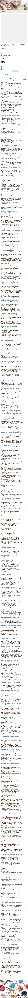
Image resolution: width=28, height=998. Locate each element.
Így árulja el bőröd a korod (7, 770)
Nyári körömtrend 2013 (6, 528)
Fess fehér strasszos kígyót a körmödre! (10, 964)
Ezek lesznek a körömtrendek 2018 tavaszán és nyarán (9, 347)
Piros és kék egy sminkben (7, 109)
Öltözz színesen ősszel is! (7, 479)
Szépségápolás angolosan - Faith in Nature (11, 690)
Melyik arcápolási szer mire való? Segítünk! (11, 814)
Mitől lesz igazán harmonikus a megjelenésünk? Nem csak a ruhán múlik (11, 588)
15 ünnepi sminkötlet (6, 808)
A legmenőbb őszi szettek (7, 485)
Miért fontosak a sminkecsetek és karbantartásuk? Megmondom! (9, 610)
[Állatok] (13, 60)
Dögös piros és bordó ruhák (7, 269)
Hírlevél (12, 987)
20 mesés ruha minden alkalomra (9, 512)
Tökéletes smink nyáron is (7, 795)
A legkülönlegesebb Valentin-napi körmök (11, 625)
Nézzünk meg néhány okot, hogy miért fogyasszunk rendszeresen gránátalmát (10, 647)
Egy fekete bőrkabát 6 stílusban (8, 802)
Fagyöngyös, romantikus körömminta (10, 188)
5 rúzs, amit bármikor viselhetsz (8, 123)
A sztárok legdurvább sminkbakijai (9, 466)
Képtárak (4, 68)
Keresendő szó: (4, 51)
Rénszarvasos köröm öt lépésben (9, 195)
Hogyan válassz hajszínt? (7, 697)
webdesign (8, 995)
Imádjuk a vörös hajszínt (7, 175)
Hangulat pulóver (5, 958)
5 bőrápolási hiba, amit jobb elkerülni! (10, 736)
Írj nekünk (21, 983)
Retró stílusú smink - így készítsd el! (9, 660)
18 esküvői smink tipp (6, 182)
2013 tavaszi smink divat (7, 535)
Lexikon (4, 69)
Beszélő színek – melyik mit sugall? (9, 103)
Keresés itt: (3, 65)
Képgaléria (4, 985)
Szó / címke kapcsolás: (5, 55)
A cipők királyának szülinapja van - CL (10, 841)
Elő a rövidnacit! (5, 263)
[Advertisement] (14, 29)
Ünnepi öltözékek (5, 420)
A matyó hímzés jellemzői (7, 340)
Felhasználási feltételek (16, 981)
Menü (3, 11)
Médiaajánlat (17, 985)
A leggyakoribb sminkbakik (7, 717)
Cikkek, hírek (5, 66)
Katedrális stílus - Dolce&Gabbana (9, 789)
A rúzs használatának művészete (9, 782)
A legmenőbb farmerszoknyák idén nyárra (11, 432)
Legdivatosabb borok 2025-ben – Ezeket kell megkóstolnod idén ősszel (11, 596)
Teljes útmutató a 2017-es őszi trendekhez (11, 251)
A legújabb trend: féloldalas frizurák (10, 749)
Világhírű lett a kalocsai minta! (8, 257)
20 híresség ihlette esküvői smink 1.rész (10, 320)
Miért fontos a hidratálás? (7, 711)
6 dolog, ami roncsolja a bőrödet (9, 821)
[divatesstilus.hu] (6, 6)
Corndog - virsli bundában (7, 848)
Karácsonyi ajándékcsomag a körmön (10, 388)
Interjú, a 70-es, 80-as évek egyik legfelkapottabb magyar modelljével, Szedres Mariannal (10, 879)
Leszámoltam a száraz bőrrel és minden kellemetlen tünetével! (10, 138)
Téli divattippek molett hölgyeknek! (9, 835)
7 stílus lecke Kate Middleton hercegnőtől (11, 498)
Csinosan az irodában (6, 952)
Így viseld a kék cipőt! (6, 307)
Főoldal (2, 44)
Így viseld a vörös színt (6, 295)
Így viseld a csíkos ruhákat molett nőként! (11, 919)
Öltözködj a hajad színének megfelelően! (10, 374)
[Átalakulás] (13, 62)
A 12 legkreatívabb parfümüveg (8, 568)
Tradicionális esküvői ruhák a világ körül (11, 334)
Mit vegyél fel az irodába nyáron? (9, 743)
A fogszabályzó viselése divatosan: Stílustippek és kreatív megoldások (9, 210)
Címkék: (2, 58)
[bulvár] (13, 63)
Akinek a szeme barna (6, 776)
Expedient (12, 995)
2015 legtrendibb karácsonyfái (8, 90)
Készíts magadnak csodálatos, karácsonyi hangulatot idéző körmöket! (11, 130)
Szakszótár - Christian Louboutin (9, 289)
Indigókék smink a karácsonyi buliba (10, 368)
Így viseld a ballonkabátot (7, 574)
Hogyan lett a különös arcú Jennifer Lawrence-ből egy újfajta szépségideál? (10, 932)
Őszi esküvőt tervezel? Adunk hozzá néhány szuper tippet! (9, 639)
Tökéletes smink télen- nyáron (8, 452)
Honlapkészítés (3, 995)
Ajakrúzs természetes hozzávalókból (10, 654)
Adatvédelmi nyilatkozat (10, 983)
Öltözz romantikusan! (6, 445)
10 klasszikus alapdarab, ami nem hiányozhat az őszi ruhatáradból (9, 314)
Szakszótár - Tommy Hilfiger (8, 547)
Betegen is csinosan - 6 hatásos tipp (9, 730)
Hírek (10, 985)
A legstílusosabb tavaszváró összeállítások (11, 439)
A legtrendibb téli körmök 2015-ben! (10, 862)
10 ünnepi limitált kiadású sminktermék (10, 224)
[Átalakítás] (13, 61)
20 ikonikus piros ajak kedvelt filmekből (10, 282)
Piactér (24, 985)
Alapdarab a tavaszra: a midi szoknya (10, 300)
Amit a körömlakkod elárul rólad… (9, 426)
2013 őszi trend (4, 522)
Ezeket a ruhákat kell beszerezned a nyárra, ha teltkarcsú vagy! (9, 327)
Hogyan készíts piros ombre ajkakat (9, 153)
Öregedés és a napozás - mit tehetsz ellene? (11, 724)
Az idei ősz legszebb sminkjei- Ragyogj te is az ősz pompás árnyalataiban (11, 602)
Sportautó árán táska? (6, 562)
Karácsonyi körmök (6, 515)
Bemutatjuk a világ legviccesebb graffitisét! (11, 218)
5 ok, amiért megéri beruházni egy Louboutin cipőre (9, 146)
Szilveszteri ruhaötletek (6, 970)
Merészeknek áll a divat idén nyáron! (10, 276)
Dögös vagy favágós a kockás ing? (9, 938)
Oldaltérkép (19, 987)
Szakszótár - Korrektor (6, 541)
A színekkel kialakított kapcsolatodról (10, 763)
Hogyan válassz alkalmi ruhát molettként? (11, 361)
